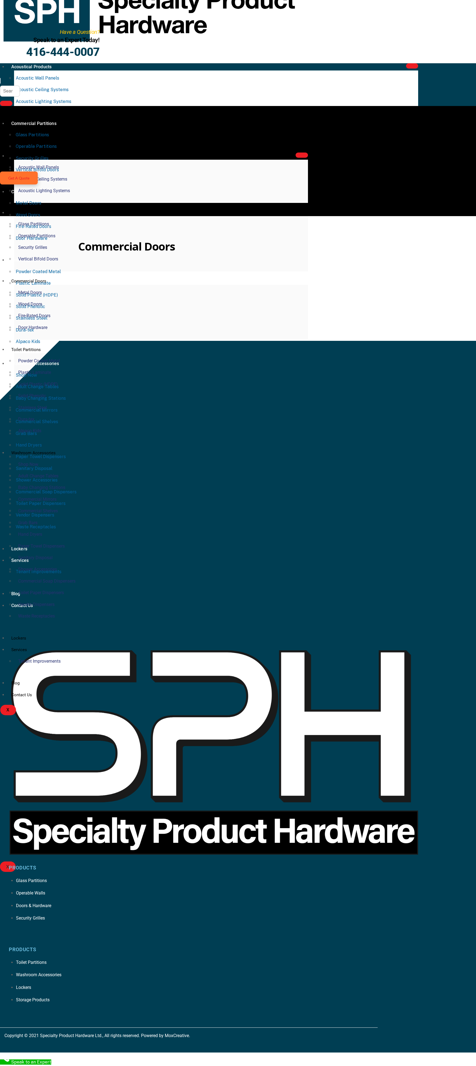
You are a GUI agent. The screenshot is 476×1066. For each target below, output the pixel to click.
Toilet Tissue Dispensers (243, 297)
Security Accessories (271, 290)
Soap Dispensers (135, 297)
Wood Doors (30, 304)
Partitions (115, 290)
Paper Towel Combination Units (349, 282)
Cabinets (231, 268)
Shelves (310, 290)
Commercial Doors (28, 281)
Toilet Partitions (26, 349)
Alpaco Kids (28, 341)
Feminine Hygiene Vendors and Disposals (158, 275)
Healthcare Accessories (341, 275)
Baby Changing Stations (170, 268)
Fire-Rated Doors (34, 315)
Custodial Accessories (367, 268)
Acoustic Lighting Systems (43, 101)
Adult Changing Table (114, 268)
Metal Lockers (227, 282)
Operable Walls (292, 282)
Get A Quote (18, 178)
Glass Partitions (33, 224)
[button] (0, 81)
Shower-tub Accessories (353, 290)
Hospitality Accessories (127, 282)
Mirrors (259, 282)
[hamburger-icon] (412, 66)
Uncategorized (293, 297)
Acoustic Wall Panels (37, 78)
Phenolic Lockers (152, 290)
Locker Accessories (183, 282)
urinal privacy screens (341, 297)
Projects (230, 290)
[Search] (6, 103)
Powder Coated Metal (38, 271)
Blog (208, 268)
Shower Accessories (37, 569)
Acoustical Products (31, 66)
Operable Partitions (36, 235)
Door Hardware (32, 327)
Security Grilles (32, 247)
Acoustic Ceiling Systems (42, 89)
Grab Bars (262, 275)
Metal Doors (28, 203)
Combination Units (267, 268)
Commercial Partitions (32, 212)
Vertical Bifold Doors (38, 259)
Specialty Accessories (185, 297)
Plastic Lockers (195, 290)
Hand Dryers (294, 275)
